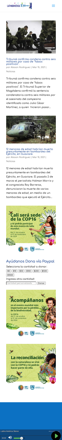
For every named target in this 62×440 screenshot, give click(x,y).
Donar (41, 283)
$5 (8, 271)
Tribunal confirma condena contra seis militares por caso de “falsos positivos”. (31, 61)
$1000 (10, 275)
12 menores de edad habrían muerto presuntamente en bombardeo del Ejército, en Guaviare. (29, 151)
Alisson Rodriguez (20, 67)
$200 (36, 271)
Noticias (10, 71)
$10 (14, 271)
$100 (28, 271)
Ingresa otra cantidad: (20, 279)
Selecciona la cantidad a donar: (26, 266)
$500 (44, 271)
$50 (21, 271)
